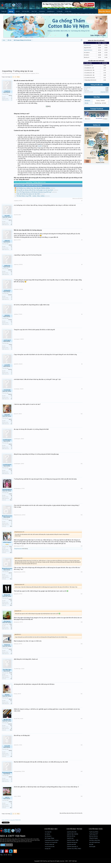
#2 (81, 214)
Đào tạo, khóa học (93, 836)
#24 (81, 771)
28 (11, 628)
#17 (81, 593)
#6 (81, 314)
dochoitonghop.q (7, 489)
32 (11, 803)
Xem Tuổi (34, 11)
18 (11, 398)
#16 (81, 571)
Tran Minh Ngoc (7, 669)
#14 (81, 514)
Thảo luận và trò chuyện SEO (51, 842)
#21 (81, 693)
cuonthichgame (7, 439)
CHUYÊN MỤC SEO (50, 829)
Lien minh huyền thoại (94, 842)
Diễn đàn (11, 11)
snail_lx (7, 797)
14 (11, 321)
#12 (81, 463)
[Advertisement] (42, 55)
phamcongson (7, 542)
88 (11, 495)
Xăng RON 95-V (87, 45)
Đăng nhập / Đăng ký (104, 11)
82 (11, 445)
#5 (81, 289)
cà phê (40, 146)
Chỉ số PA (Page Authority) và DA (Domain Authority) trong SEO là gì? (34, 192)
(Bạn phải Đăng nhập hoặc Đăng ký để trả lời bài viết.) (71, 813)
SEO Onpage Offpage (49, 838)
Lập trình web (70, 838)
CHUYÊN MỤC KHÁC (96, 829)
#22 (81, 718)
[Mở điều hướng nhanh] (81, 40)
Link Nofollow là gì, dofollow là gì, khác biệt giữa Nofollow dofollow (33, 188)
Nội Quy (10, 854)
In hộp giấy (59, 11)
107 (11, 700)
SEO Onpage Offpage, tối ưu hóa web (17, 73)
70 (11, 395)
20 (11, 271)
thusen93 (7, 215)
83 (11, 674)
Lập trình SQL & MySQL (72, 834)
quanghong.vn (50, 11)
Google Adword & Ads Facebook (51, 840)
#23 (81, 744)
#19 (81, 643)
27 (11, 346)
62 (11, 650)
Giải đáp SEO (48, 848)
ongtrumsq (7, 265)
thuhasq (7, 694)
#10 (81, 413)
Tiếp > (18, 76)
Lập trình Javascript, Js (72, 846)
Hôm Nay (97, 97)
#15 (81, 546)
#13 (81, 488)
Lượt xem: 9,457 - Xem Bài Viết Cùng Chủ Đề (28, 185)
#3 (81, 239)
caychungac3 (7, 340)
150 (11, 600)
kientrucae (7, 644)
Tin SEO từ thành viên (49, 844)
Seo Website (47, 834)
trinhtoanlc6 (7, 290)
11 (11, 246)
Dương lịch (87, 100)
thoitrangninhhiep (7, 772)
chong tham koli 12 (104, 91)
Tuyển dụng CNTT (93, 834)
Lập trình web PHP (71, 844)
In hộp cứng (68, 11)
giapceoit (7, 240)
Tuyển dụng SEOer (93, 832)
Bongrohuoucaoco (7, 515)
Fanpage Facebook (96, 108)
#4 (81, 264)
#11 (81, 438)
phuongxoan (7, 621)
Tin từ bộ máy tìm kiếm (49, 846)
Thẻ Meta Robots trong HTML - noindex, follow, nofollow (30, 196)
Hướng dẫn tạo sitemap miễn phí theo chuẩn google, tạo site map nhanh (34, 190)
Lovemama (42, 11)
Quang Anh (7, 594)
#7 (81, 339)
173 (11, 625)
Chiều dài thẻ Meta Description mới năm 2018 (28, 194)
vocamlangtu (7, 390)
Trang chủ (3, 11)
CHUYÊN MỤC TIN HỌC (74, 829)
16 (11, 224)
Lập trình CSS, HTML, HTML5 (74, 848)
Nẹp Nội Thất (7, 719)
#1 (81, 200)
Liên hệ (17, 11)
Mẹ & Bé (91, 844)
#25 (81, 796)
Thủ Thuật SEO (48, 831)
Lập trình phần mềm (71, 832)
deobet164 (7, 746)
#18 (81, 622)
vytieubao (7, 315)
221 (11, 725)
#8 (81, 364)
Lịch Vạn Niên (25, 11)
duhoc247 (7, 414)
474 (11, 548)
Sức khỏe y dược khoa (94, 840)
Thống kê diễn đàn (97, 85)
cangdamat (32, 73)
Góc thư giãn (92, 846)
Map (1, 854)
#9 (81, 388)
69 (11, 420)
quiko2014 (7, 365)
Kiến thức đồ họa (71, 836)
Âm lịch (86, 103)
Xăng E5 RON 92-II (88, 50)
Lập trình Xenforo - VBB (72, 840)
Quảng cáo (96, 125)
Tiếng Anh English (93, 838)
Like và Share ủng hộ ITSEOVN (11, 820)
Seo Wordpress (48, 836)
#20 (81, 668)
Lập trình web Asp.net (72, 842)
